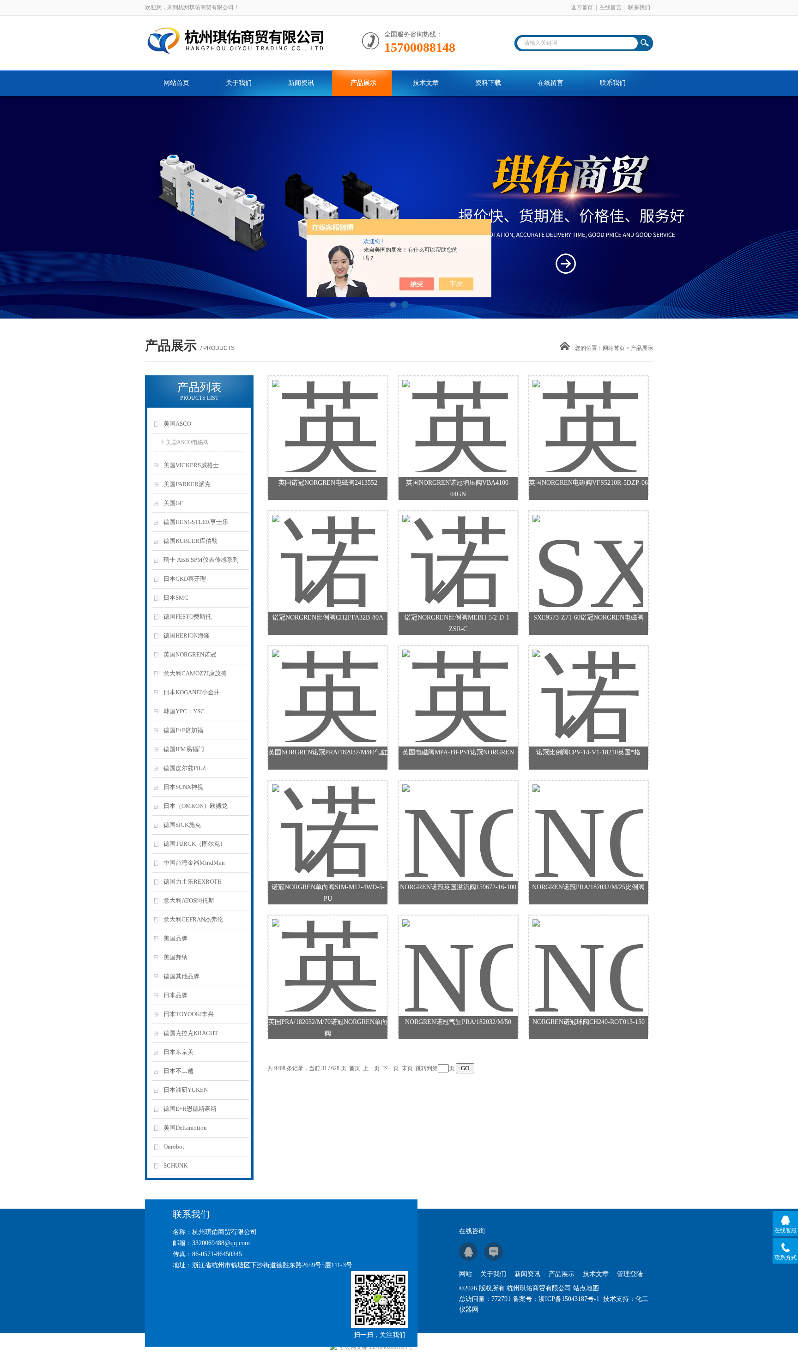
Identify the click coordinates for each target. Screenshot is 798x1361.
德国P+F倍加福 (183, 730)
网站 (465, 1274)
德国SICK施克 (182, 824)
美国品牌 (175, 938)
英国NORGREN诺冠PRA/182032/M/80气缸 (327, 752)
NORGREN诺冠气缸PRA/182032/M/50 (458, 1021)
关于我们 (239, 82)
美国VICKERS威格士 (191, 465)
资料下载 (488, 82)
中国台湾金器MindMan (194, 862)
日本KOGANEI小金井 (191, 692)
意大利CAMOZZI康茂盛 (195, 673)
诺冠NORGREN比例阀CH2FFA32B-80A (327, 617)
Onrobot (173, 1146)
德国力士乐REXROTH (192, 881)
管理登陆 (630, 1274)
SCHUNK (175, 1165)
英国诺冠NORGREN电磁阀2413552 (327, 482)
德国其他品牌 (181, 976)
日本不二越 (178, 1070)
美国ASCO (177, 423)
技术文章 (426, 82)
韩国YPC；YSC (184, 711)
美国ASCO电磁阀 (187, 442)
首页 (354, 1068)
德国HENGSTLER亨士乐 (195, 521)
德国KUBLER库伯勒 (190, 540)
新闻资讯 (301, 82)
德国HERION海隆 (186, 635)
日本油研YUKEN (185, 1089)
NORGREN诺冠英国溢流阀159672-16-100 (458, 887)
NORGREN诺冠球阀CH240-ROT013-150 (588, 1021)
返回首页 (582, 7)
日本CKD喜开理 (184, 578)
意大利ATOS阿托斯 (188, 900)
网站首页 (176, 82)
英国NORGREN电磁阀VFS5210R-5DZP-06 (588, 482)
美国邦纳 (175, 957)
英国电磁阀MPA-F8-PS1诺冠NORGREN (458, 752)
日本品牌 (175, 995)
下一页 (390, 1068)
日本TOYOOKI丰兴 (188, 1014)
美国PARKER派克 (187, 484)
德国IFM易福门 (183, 749)
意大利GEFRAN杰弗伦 (193, 919)
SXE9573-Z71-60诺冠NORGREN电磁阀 (588, 617)
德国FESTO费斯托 (187, 616)
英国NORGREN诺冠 (189, 654)
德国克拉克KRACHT (190, 1033)
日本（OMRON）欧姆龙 (195, 805)
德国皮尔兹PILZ (184, 768)
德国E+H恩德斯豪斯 (190, 1108)
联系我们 (639, 7)
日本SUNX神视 (183, 786)
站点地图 (586, 1288)
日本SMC (175, 597)
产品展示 (363, 82)
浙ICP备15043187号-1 (568, 1298)
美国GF (173, 503)
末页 (407, 1068)
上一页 (371, 1068)
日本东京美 (178, 1051)
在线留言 (610, 7)
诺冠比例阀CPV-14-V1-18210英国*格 (588, 752)
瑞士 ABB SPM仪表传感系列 (201, 559)
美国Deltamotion (185, 1127)
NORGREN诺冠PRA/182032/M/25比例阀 (588, 887)
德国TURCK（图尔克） (194, 843)
